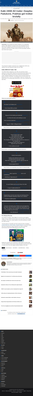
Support (24, 390)
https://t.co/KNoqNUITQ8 (23, 209)
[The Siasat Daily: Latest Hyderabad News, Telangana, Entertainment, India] (16, 2)
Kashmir (2, 341)
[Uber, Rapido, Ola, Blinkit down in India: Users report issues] (30, 280)
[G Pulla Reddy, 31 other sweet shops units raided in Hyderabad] (30, 272)
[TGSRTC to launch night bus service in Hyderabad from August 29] (30, 288)
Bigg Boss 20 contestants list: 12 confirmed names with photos (11, 276)
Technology (3, 353)
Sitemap (20, 392)
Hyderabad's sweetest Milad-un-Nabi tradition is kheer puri (10, 297)
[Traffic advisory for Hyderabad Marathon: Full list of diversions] (30, 293)
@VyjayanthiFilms (25, 120)
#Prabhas (11, 121)
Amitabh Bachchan (5, 225)
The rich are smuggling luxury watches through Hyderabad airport (12, 305)
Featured (2, 333)
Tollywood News (13, 7)
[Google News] (12, 252)
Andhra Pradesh (3, 376)
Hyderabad (2, 5)
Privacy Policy (29, 390)
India (9, 5)
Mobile (2, 352)
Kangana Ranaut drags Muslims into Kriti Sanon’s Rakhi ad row (11, 301)
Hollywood (3, 364)
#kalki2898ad (16, 121)
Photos (27, 5)
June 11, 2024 (24, 124)
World (2, 338)
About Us (3, 390)
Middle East (12, 5)
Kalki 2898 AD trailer (22, 247)
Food (2, 371)
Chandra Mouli (12, 20)
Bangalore (3, 379)
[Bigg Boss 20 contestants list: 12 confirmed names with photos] (30, 276)
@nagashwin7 (25, 115)
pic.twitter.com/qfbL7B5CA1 (9, 105)
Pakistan (2, 340)
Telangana (6, 5)
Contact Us (14, 390)
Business (24, 5)
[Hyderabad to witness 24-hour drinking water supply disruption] (30, 284)
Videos (30, 5)
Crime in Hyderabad (4, 357)
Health (2, 369)
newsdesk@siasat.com (21, 313)
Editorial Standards (9, 390)
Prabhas (27, 247)
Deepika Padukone (20, 225)
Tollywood (3, 249)
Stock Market (3, 384)
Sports (21, 5)
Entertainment (17, 5)
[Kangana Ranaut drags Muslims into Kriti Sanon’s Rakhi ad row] (30, 301)
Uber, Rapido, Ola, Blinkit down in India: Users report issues (11, 280)
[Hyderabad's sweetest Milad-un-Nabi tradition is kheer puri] (30, 297)
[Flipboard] (20, 253)
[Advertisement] (16, 58)
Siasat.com (3, 7)
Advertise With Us (20, 390)
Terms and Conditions (14, 392)
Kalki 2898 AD (15, 247)
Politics (2, 337)
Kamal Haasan (13, 225)
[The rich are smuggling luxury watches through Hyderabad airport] (30, 305)
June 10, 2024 (20, 108)
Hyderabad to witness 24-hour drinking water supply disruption (11, 284)
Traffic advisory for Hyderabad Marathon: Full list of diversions (11, 293)
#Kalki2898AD (19, 104)
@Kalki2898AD (19, 120)
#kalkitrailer (21, 121)
